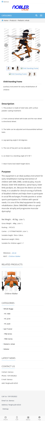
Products (13, 20)
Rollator (6, 349)
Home (6, 20)
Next (39, 45)
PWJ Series (8, 334)
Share (5, 419)
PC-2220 (7, 324)
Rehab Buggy (8, 309)
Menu (28, 420)
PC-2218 (7, 319)
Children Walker (14, 256)
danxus (6, 2)
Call (17, 419)
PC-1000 (7, 314)
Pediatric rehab (23, 20)
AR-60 (14, 253)
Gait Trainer (8, 329)
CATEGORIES (7, 15)
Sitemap (6, 409)
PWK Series (8, 339)
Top (39, 419)
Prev (6, 45)
